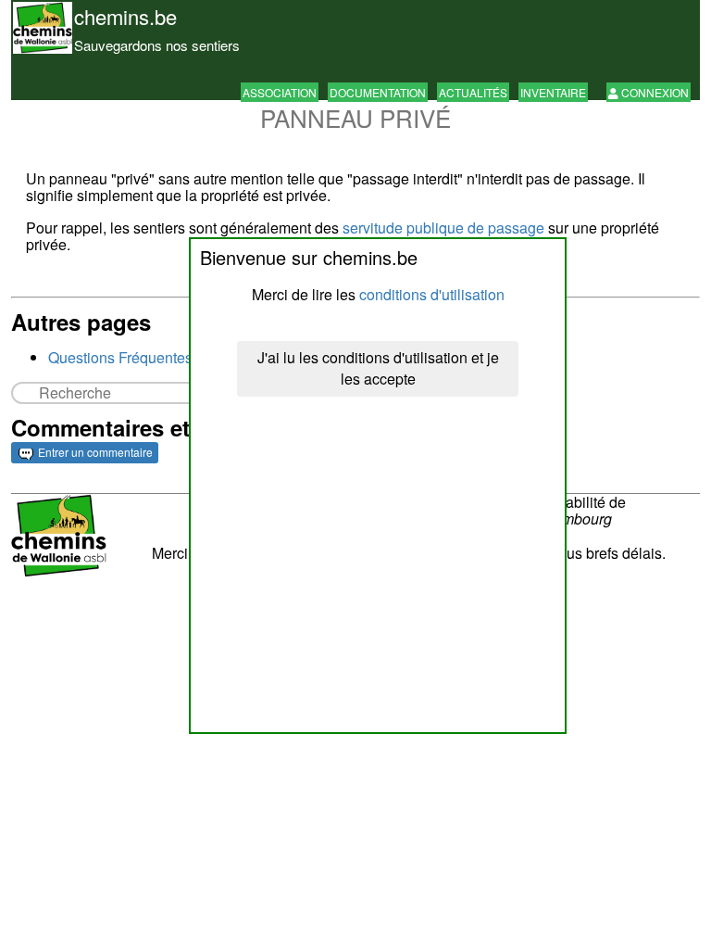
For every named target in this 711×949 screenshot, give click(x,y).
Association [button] (280, 92)
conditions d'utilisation (432, 294)
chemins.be (125, 16)
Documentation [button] (378, 92)
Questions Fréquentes (120, 357)
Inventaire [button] (553, 92)
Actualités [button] (473, 92)
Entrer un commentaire (94, 452)
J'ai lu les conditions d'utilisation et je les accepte (378, 368)
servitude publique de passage (443, 227)
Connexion (653, 92)
